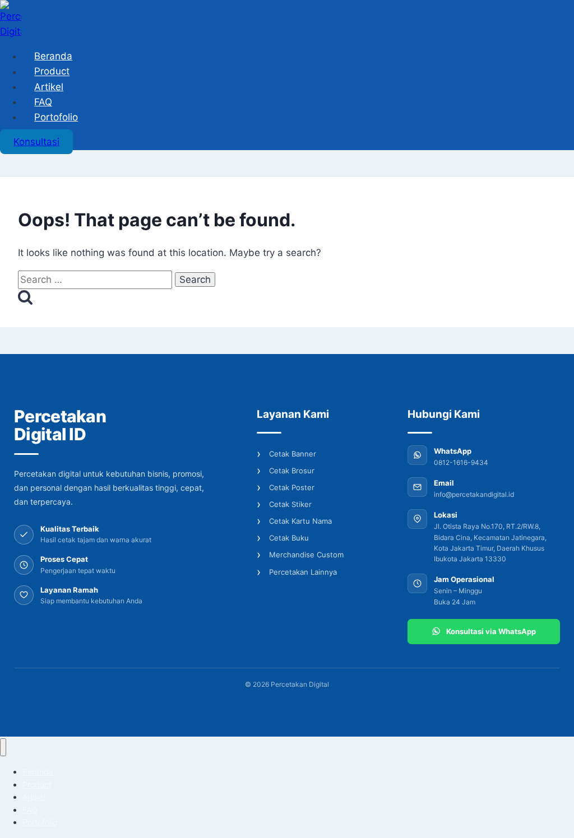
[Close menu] (3, 747)
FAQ (43, 102)
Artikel (48, 86)
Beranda (53, 56)
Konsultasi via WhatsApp (491, 631)
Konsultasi (36, 141)
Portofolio (56, 117)
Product (52, 71)
